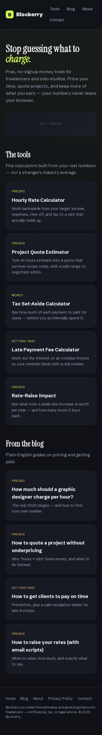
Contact (57, 20)
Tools (55, 9)
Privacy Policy (60, 698)
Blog (71, 9)
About (87, 9)
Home (11, 698)
